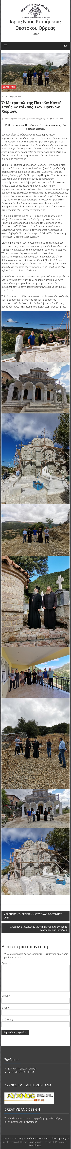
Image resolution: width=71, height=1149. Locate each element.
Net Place (32, 1122)
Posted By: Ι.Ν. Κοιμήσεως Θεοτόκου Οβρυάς (24, 118)
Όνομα (5, 995)
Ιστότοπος (7, 1019)
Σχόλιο (6, 963)
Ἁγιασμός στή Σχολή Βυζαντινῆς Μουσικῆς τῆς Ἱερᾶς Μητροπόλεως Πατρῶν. (38, 928)
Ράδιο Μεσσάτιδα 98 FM (21, 1072)
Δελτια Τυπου (9, 87)
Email (5, 1007)
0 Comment (58, 118)
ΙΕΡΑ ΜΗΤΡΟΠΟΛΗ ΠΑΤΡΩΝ (22, 1068)
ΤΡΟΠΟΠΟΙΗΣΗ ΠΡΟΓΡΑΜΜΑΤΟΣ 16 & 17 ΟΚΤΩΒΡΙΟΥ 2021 (33, 916)
